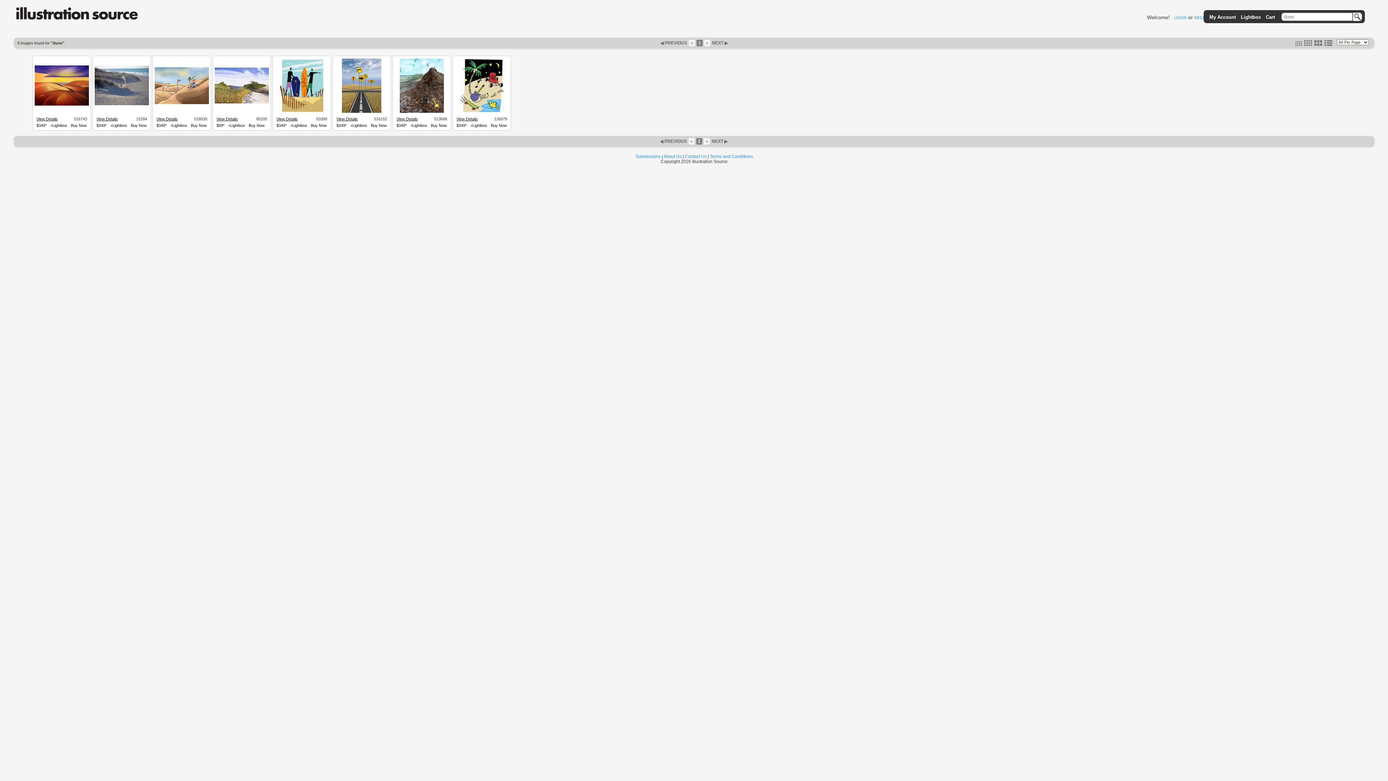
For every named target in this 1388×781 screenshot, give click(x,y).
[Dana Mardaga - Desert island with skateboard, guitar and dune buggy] (481, 112)
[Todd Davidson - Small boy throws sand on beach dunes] (122, 104)
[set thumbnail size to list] (1328, 44)
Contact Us (696, 156)
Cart (1270, 17)
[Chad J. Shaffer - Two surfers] (301, 112)
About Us (673, 156)
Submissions (648, 156)
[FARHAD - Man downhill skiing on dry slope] (182, 103)
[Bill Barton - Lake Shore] (242, 102)
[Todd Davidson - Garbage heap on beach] (422, 112)
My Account (1222, 17)
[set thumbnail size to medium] (1308, 44)
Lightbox (1251, 17)
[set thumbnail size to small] (1298, 44)
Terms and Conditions (731, 156)
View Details (47, 119)
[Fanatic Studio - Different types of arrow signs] (361, 112)
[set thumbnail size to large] (1318, 44)
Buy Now (79, 125)
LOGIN (1180, 18)
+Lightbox (58, 125)
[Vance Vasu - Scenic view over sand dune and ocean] (62, 104)
